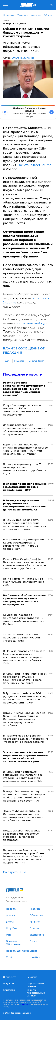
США (7, 361)
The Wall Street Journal (34, 165)
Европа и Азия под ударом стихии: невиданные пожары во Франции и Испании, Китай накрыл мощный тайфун (25, 449)
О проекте (9, 977)
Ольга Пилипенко (23, 57)
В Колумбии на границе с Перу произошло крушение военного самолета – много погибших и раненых (25, 678)
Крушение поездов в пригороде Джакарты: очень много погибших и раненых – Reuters (23, 619)
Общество (19, 361)
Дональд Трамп (36, 361)
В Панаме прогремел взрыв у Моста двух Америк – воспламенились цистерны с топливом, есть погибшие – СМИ (24, 657)
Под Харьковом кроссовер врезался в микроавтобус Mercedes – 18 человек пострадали (21, 835)
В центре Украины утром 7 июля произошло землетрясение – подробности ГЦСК (24, 469)
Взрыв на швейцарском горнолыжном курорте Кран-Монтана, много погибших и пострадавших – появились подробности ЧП (23, 856)
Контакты (9, 990)
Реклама (32, 977)
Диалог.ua (25, 1004)
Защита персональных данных (36, 993)
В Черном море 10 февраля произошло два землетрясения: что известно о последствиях (25, 738)
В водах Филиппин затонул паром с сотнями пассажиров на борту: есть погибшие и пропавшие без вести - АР (24, 796)
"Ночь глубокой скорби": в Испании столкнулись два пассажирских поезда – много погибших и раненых (24, 815)
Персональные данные (36, 985)
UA (51, 5)
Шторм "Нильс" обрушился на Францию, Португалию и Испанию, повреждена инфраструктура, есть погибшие (24, 719)
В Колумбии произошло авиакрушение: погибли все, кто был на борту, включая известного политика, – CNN (23, 776)
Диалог (6, 20)
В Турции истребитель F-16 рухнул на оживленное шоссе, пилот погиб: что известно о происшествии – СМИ (24, 698)
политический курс (33, 323)
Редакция (9, 983)
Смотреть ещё (14, 872)
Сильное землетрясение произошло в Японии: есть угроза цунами (22, 637)
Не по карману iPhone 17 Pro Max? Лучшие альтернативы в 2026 (24, 581)
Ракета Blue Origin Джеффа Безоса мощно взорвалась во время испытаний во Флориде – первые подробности (24, 564)
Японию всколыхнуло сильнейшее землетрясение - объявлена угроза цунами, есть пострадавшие (25, 429)
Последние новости (23, 374)
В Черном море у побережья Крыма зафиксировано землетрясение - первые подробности (23, 544)
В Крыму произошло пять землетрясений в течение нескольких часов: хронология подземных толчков (24, 524)
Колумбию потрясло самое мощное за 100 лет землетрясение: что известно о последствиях (25, 410)
